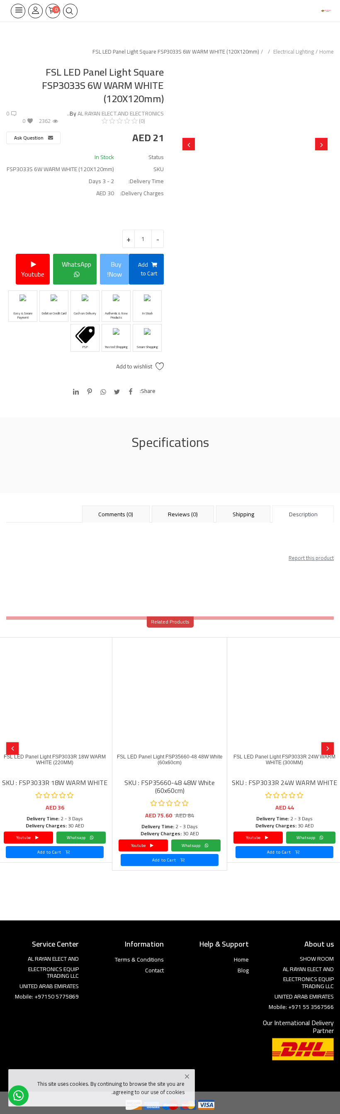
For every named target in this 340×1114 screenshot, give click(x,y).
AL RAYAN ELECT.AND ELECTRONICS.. (115, 113)
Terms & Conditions (139, 959)
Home (326, 51)
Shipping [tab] (243, 514)
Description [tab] (303, 514)
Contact (154, 970)
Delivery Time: (146, 181)
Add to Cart (147, 269)
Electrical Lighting (293, 51)
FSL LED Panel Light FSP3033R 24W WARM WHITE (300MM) (284, 760)
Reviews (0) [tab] (183, 514)
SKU (158, 169)
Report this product (311, 558)
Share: (147, 391)
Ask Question (29, 137)
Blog (243, 970)
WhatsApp (76, 264)
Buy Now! (114, 269)
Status (156, 157)
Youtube (32, 274)
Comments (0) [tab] (115, 514)
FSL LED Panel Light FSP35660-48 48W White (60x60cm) (170, 760)
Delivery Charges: (142, 193)
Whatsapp (306, 838)
